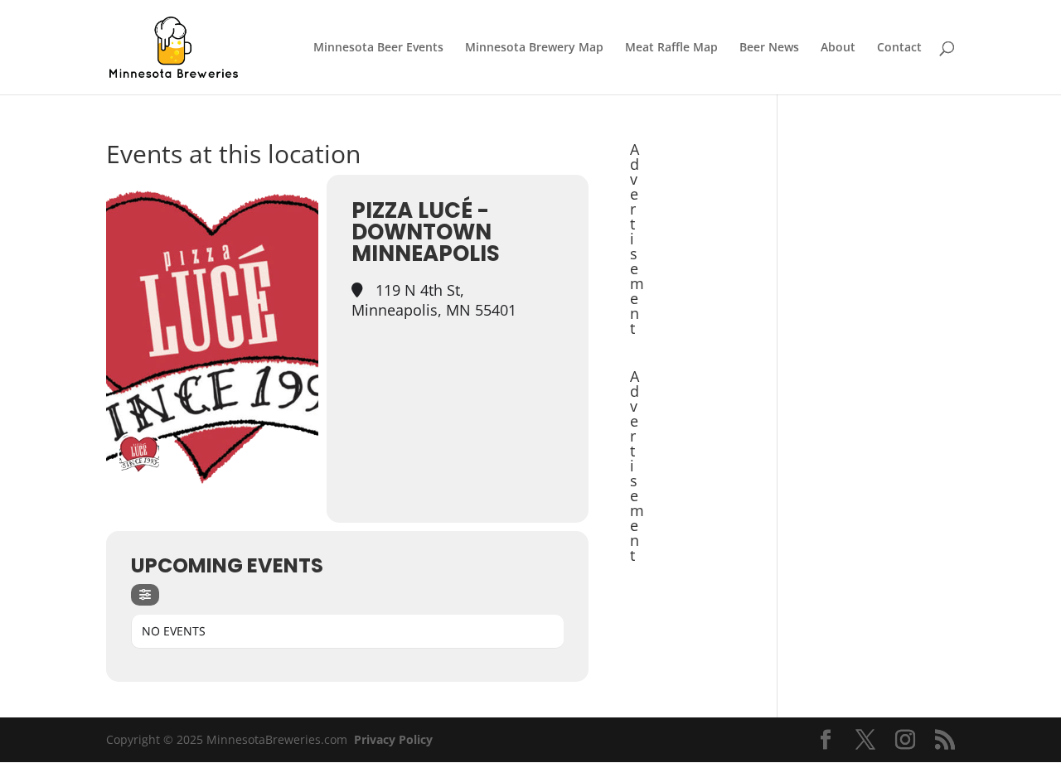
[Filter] (145, 595)
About (838, 48)
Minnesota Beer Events (378, 48)
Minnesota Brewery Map (534, 48)
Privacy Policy (393, 739)
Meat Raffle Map (671, 48)
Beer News (769, 48)
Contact (899, 48)
